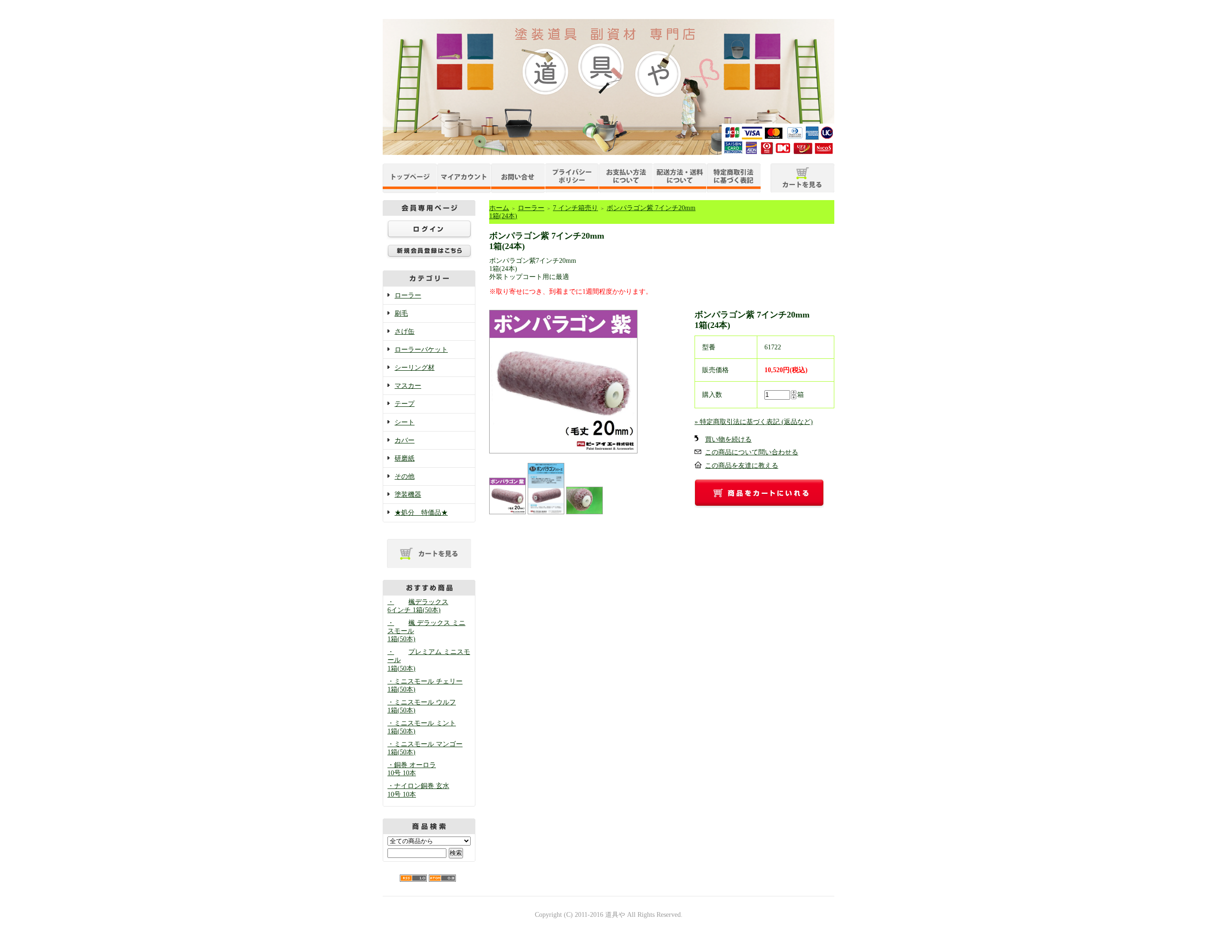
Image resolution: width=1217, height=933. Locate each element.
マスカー (408, 385)
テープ (405, 403)
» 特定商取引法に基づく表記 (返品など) (754, 421)
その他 (405, 476)
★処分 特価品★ (421, 512)
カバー (405, 440)
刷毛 (401, 313)
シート (405, 422)
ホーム (499, 208)
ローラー (408, 295)
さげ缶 (405, 331)
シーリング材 (415, 367)
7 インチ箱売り (575, 208)
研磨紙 (405, 458)
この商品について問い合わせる (751, 452)
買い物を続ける (728, 439)
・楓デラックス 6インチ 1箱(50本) (417, 606)
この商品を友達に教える (741, 465)
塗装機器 (408, 494)
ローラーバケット (421, 349)
